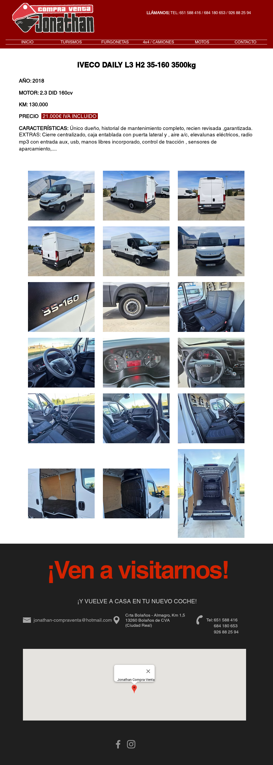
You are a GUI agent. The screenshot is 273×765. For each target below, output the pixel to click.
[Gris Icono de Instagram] (131, 744)
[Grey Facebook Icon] (118, 744)
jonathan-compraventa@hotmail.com (73, 620)
